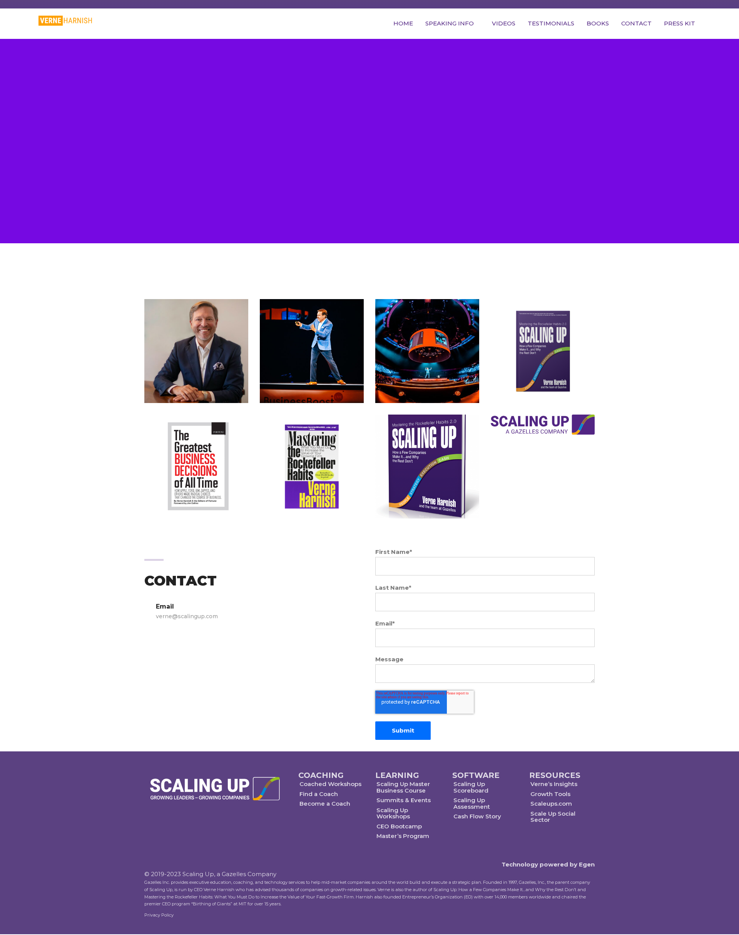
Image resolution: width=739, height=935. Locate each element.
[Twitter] (189, 826)
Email (187, 611)
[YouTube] (225, 826)
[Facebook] (207, 826)
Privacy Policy (159, 915)
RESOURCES (554, 775)
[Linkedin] (243, 826)
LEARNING (397, 775)
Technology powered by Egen (548, 864)
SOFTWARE (476, 775)
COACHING (321, 775)
